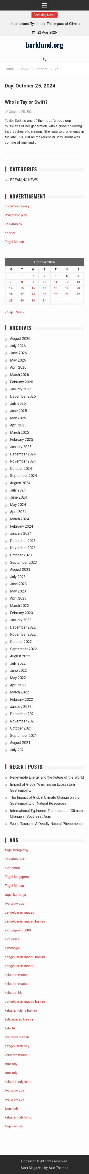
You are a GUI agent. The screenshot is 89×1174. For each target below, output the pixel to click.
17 (44, 288)
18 (55, 288)
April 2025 (18, 425)
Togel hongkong (17, 206)
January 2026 (20, 389)
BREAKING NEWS (24, 180)
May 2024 (18, 504)
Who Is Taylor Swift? (26, 102)
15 (22, 288)
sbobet (10, 233)
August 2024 (20, 483)
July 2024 (18, 490)
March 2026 (19, 375)
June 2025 (18, 411)
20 (78, 288)
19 (66, 288)
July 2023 (18, 577)
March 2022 (19, 692)
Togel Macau (14, 242)
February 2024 (21, 526)
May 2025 (18, 418)
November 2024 (23, 461)
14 (10, 288)
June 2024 (18, 497)
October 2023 (21, 555)
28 (10, 300)
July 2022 (18, 663)
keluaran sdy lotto (18, 1117)
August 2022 (20, 656)
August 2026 (20, 338)
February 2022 (21, 699)
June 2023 (18, 584)
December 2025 (23, 396)
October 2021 (21, 728)
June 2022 (18, 670)
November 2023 (23, 548)
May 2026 (18, 360)
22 (22, 294)
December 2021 (23, 714)
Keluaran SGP (15, 859)
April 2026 (18, 367)
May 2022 (18, 678)
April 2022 (18, 685)
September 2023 (23, 562)
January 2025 (20, 447)
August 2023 (20, 569)
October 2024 (21, 468)
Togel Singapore (17, 877)
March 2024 (19, 519)
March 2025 (19, 432)
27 (78, 294)
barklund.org (44, 44)
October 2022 (21, 642)
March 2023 (19, 605)
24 (44, 294)
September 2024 (23, 475)
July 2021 (18, 750)
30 (33, 300)
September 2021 (23, 735)
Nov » (20, 312)
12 (66, 282)
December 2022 (23, 627)
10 (44, 282)
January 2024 (20, 533)
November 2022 (23, 634)
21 (10, 294)
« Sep (9, 312)
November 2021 (23, 721)
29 (22, 300)
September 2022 (23, 649)
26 (66, 294)
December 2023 (23, 541)
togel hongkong (16, 850)
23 (33, 294)
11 (55, 282)
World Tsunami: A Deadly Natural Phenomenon (47, 824)
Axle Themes (58, 1168)
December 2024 (23, 454)
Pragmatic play (16, 215)
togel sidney (14, 1126)
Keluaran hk (13, 224)
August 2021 (20, 742)
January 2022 (20, 706)
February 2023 (21, 613)
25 (55, 294)
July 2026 (18, 346)
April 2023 (18, 598)
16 (33, 288)
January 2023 (20, 620)
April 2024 (18, 512)
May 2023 (18, 591)
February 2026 (21, 382)
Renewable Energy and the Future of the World (47, 777)
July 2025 (18, 403)
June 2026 (18, 353)
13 (78, 282)
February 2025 (21, 439)
